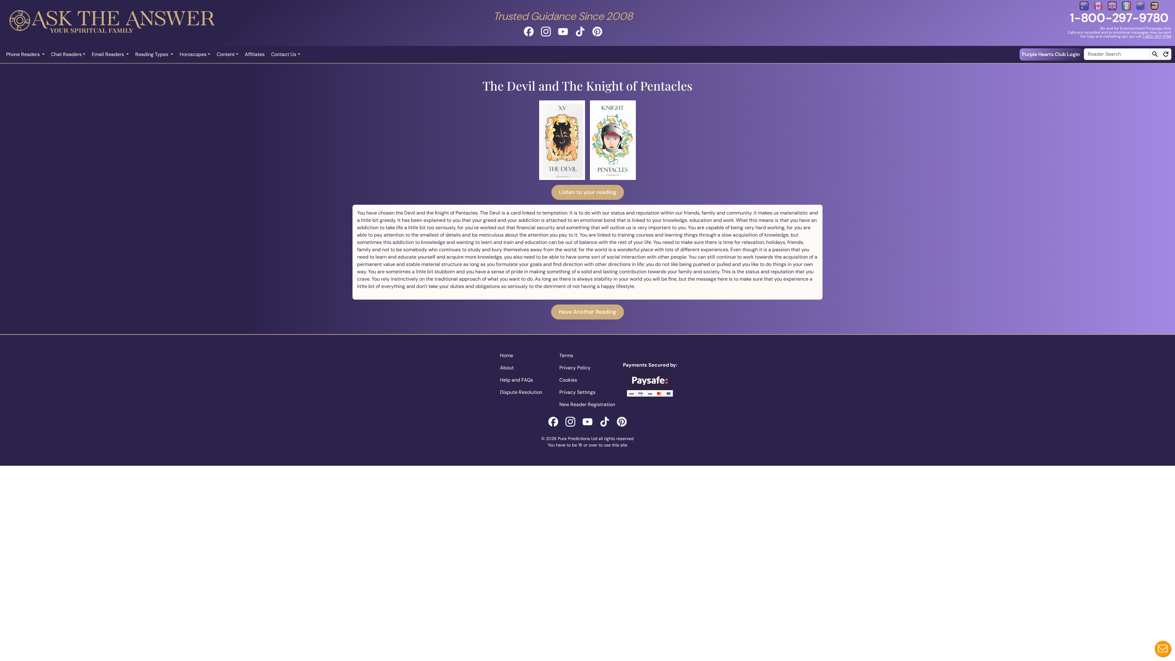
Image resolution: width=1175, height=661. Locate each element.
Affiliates (255, 54)
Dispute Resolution (521, 392)
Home (506, 355)
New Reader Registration (587, 404)
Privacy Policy (575, 367)
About (507, 367)
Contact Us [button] (283, 54)
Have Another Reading (587, 312)
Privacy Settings (577, 392)
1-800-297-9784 (1157, 36)
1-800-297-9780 (1119, 18)
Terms (566, 355)
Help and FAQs (516, 380)
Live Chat (1163, 649)
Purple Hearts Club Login (1051, 54)
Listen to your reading (587, 192)
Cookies (568, 380)
